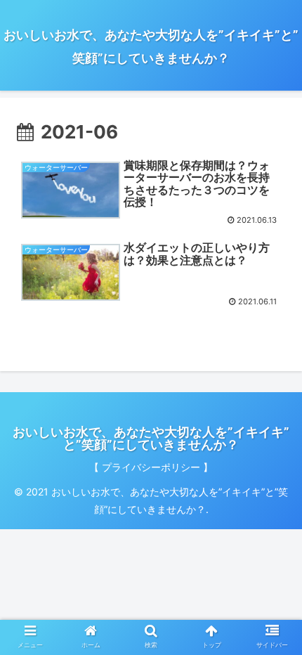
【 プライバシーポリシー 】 (151, 467)
